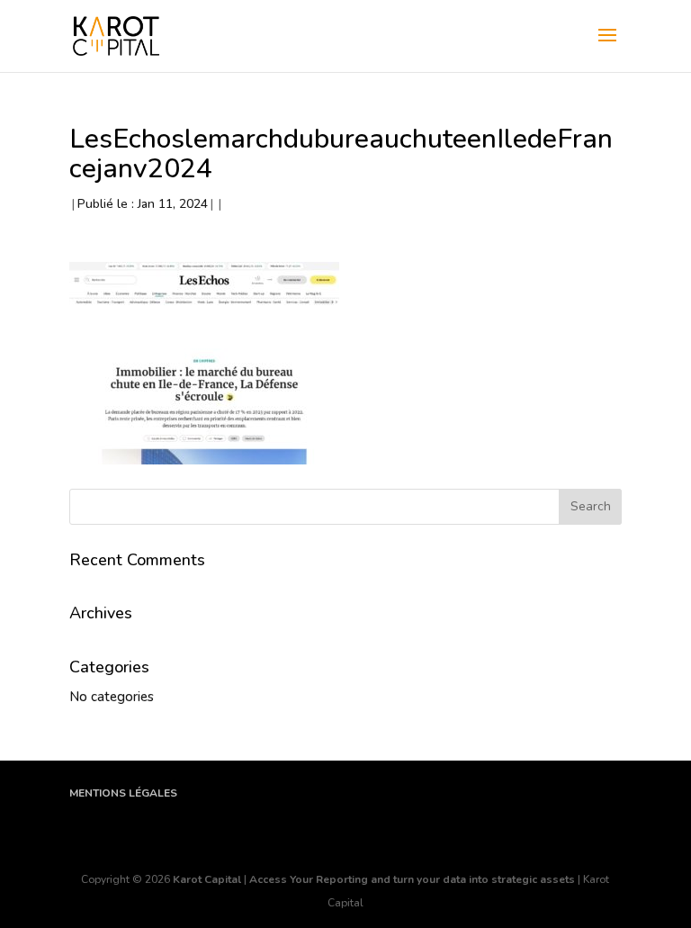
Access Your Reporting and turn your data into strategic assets (412, 879)
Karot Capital (207, 879)
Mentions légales (123, 793)
